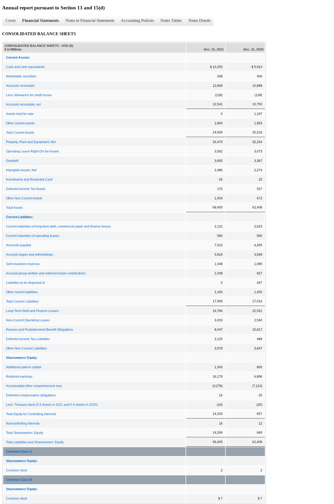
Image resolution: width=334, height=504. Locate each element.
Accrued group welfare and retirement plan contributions (46, 273)
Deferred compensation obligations (31, 395)
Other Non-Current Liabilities (26, 348)
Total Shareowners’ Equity (24, 432)
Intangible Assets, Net (21, 170)
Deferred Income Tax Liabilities (28, 339)
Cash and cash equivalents (25, 67)
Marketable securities (21, 76)
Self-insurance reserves (23, 264)
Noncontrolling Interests (23, 423)
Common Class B (19, 479)
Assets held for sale (20, 113)
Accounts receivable (20, 85)
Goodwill (12, 160)
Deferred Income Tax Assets (25, 188)
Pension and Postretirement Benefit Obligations (39, 329)
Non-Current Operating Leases (28, 320)
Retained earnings (19, 376)
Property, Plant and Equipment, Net (31, 142)
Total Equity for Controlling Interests (31, 414)
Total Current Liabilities (22, 301)
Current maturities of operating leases (32, 235)
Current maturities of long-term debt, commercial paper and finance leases (58, 226)
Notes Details (199, 20)
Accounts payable (18, 245)
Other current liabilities (22, 292)
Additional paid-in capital (23, 367)
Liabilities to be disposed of (25, 282)
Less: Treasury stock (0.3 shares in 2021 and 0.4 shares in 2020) (52, 404)
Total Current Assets (20, 132)
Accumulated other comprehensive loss (34, 386)
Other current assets (20, 123)
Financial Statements (40, 20)
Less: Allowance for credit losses (29, 95)
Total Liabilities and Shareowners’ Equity (35, 442)
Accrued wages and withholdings (29, 254)
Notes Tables (171, 20)
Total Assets (14, 207)
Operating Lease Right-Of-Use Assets (32, 151)
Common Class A (19, 451)
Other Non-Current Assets (24, 198)
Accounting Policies (137, 20)
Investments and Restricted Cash (29, 179)
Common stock (16, 470)
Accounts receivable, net (23, 104)
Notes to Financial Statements (89, 20)
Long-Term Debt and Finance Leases (32, 310)
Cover (10, 20)
